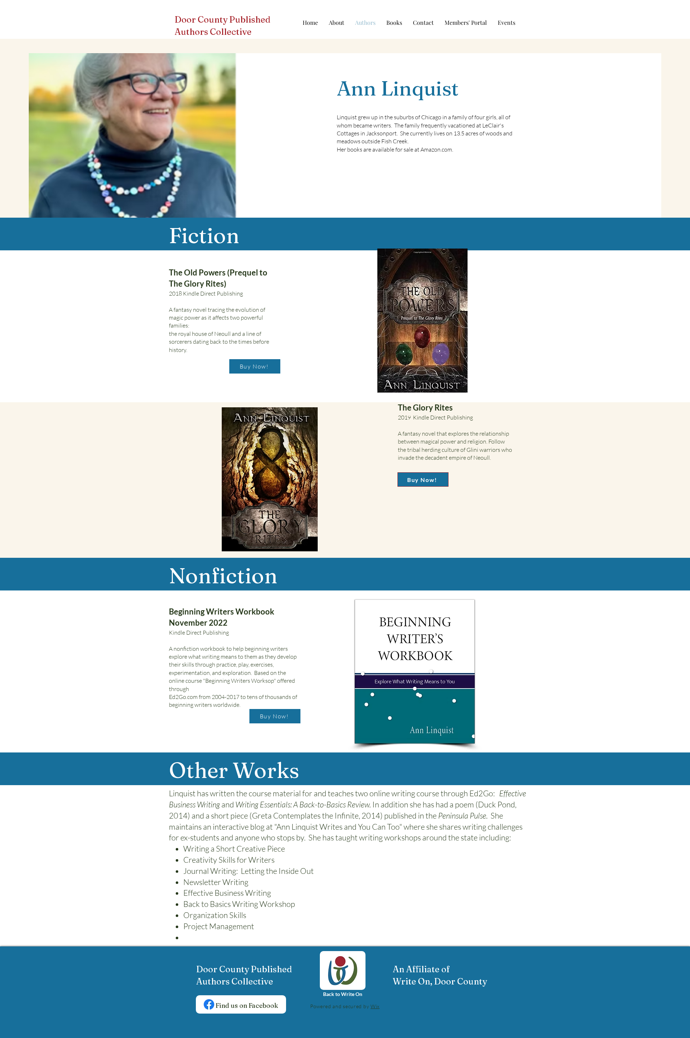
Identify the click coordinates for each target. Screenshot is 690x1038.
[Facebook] (209, 1004)
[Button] (225, 26)
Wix (375, 1006)
